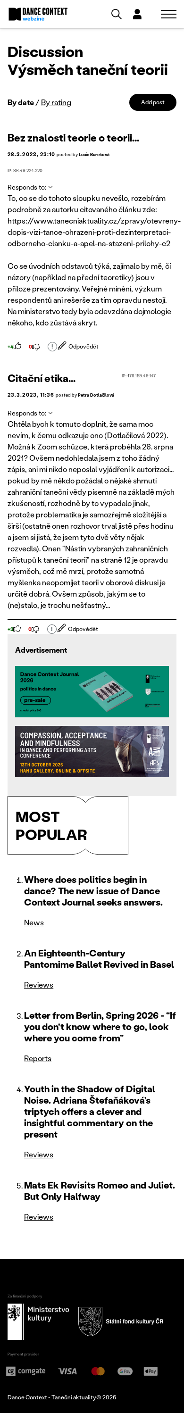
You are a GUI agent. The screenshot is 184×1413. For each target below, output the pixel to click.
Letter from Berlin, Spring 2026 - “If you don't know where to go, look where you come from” (100, 1026)
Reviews (38, 984)
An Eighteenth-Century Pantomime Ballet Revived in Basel (99, 958)
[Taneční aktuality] (38, 14)
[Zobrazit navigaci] (168, 14)
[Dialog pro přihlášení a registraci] (137, 14)
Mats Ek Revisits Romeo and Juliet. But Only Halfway (99, 1190)
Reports (37, 1058)
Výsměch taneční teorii (88, 69)
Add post (153, 102)
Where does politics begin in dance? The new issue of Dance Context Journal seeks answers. (93, 890)
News (34, 922)
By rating (56, 102)
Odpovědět (83, 346)
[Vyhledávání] (116, 14)
